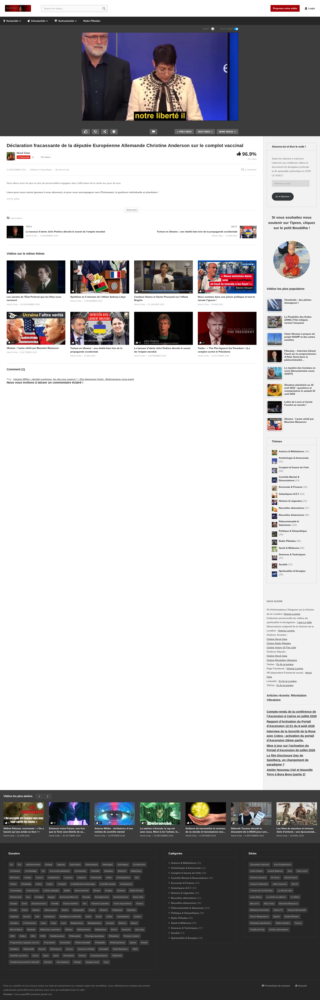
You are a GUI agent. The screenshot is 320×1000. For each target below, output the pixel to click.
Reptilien (14, 949)
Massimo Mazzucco (288, 903)
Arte (290, 871)
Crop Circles (32, 890)
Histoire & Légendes (291, 501)
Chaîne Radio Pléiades (279, 643)
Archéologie (31, 871)
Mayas (134, 923)
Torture (82, 955)
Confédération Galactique (83, 884)
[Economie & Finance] (274, 488)
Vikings (77, 962)
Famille (55, 903)
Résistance (55, 949)
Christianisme (123, 877)
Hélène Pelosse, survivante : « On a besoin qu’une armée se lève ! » (24, 830)
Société (283, 564)
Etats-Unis (138, 897)
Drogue (108, 890)
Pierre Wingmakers (259, 916)
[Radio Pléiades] (274, 542)
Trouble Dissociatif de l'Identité (24, 962)
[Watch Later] (114, 131)
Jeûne (109, 916)
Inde (37, 916)
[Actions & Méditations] (274, 452)
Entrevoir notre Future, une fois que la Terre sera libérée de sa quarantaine (67, 830)
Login (311, 8)
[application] (160, 77)
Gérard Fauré (290, 877)
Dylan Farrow (136, 890)
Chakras (82, 877)
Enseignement (102, 897)
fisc (84, 903)
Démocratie (15, 897)
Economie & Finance (291, 487)
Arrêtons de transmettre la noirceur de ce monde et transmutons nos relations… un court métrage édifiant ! (205, 830)
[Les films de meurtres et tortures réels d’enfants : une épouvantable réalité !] (296, 813)
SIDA (135, 949)
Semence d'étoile (86, 949)
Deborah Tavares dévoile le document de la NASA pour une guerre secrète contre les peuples (250, 830)
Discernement (81, 890)
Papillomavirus (57, 936)
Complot (62, 884)
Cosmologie (16, 890)
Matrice (122, 923)
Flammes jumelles (100, 903)
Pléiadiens (114, 936)
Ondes (23, 936)
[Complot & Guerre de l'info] (274, 470)
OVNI (42, 936)
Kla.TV (295, 884)
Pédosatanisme (117, 942)
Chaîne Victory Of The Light (281, 647)
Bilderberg (136, 871)
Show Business (120, 949)
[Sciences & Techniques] (274, 557)
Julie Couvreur (280, 884)
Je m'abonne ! (282, 196)
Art (43, 871)
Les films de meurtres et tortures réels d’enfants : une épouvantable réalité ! (296, 830)
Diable (67, 890)
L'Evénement (29, 923)
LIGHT (205, 29)
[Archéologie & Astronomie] (274, 461)
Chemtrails (96, 877)
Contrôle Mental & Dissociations (189, 878)
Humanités (12, 21)
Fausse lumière (70, 903)
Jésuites (14, 923)
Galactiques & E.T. (289, 494)
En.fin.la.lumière (285, 685)
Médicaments (83, 929)
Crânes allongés (51, 890)
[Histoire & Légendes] (274, 502)
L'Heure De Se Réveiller (261, 890)
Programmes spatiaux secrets (24, 942)
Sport (45, 955)
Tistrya (298, 923)
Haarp (92, 910)
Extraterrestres (39, 903)
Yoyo (106, 962)
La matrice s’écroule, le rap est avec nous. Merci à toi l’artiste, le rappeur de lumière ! (159, 830)
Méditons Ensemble (259, 910)
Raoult (144, 942)
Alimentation (92, 864)
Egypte (51, 897)
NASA (114, 929)
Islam (88, 916)
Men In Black (16, 929)
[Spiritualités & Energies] (274, 574)
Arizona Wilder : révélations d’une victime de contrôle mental (113, 830)
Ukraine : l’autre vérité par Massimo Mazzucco (33, 348)
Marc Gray (269, 903)
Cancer (39, 877)
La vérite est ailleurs (276, 897)
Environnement (121, 897)
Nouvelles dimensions (292, 515)
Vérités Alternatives (278, 929)
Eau (28, 897)
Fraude (13, 910)
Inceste (26, 916)
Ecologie (39, 897)
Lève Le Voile (305, 622)
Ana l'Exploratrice (282, 864)
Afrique (48, 864)
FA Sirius (275, 877)
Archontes (15, 871)
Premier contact (131, 936)
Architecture (139, 864)
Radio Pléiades (91, 21)
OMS (12, 936)
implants (14, 916)
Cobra (39, 884)
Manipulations (94, 923)
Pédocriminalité (82, 942)
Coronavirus (126, 884)
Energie (86, 897)
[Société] (274, 565)
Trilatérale (117, 955)
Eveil (24, 903)
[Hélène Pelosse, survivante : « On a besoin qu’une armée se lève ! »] (24, 813)
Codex (50, 884)
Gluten (65, 910)
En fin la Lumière (288, 681)
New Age (139, 929)
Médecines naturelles (50, 929)
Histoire (103, 910)
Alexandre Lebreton (259, 864)
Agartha (61, 864)
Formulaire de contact (277, 985)
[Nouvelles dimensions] (274, 516)
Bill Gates (14, 877)
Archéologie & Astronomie (294, 458)
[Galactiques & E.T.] (274, 495)
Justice (137, 916)
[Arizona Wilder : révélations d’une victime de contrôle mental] (114, 813)
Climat (13, 884)
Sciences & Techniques (292, 554)
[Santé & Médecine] (274, 549)
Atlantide (95, 871)
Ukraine (48, 962)
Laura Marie (256, 897)
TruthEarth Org (257, 929)
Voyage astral (92, 962)
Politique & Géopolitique (41, 170)
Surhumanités (66, 21)
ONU (33, 936)
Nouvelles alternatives (292, 508)
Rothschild (29, 949)
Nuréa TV (278, 910)
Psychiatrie (49, 942)
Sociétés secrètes (19, 955)
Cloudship (26, 884)
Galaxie (36, 910)
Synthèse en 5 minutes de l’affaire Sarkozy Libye (98, 296)
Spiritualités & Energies (292, 571)
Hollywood (117, 910)
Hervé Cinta (23, 153)
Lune (63, 923)
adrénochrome (33, 864)
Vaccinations (16, 218)
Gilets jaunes (50, 910)
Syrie (55, 955)
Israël (98, 916)
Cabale (27, 877)
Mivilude (31, 929)
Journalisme (123, 916)
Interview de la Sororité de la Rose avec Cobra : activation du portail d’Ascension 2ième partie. (291, 736)
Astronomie (80, 871)
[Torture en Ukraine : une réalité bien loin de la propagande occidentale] (196, 235)
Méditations (100, 929)
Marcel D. (254, 903)
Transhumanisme (99, 955)
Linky (53, 923)
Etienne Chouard (258, 877)
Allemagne (107, 864)
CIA (136, 877)
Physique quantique (94, 936)
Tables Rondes (283, 923)
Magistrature (77, 923)
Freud (24, 910)
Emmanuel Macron (69, 897)
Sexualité (103, 949)
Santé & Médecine (289, 548)
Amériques (123, 864)
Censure (68, 877)
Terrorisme (68, 955)
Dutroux (121, 890)
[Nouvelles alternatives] (274, 509)
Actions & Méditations (292, 451)
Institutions (49, 916)
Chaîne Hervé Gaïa (277, 639)
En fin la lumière (285, 664)
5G (11, 864)
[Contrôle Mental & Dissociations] (274, 480)
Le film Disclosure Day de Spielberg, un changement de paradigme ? (287, 760)
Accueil (302, 985)
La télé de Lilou (285, 890)
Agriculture (75, 864)
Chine (109, 877)
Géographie (78, 910)
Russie (42, 949)
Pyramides (65, 942)
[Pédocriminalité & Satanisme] (274, 524)
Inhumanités (37, 21)
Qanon (133, 942)
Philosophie (74, 936)
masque (110, 923)
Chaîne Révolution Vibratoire (282, 660)
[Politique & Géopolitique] (274, 534)
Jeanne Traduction (259, 884)
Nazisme (126, 929)
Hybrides (131, 910)
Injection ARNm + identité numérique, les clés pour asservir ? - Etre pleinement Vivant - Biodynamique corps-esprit (73, 379)
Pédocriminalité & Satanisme (187, 908)
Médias (69, 929)
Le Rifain (295, 897)
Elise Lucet (302, 871)
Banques (108, 871)
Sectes (69, 949)
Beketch (122, 871)
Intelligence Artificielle (70, 916)
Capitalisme (53, 877)
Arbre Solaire (256, 871)
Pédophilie (100, 942)
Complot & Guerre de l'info (294, 467)
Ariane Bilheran (275, 871)
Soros (35, 955)
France (139, 903)
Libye (43, 923)
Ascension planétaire (60, 871)
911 (19, 864)
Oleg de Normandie (297, 910)
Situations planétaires (260, 923)
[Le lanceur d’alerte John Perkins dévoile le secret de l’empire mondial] (67, 235)
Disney (97, 890)
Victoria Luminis (292, 614)
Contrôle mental (107, 884)
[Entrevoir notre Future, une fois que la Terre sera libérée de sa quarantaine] (69, 813)
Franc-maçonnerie (122, 903)
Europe (13, 903)
